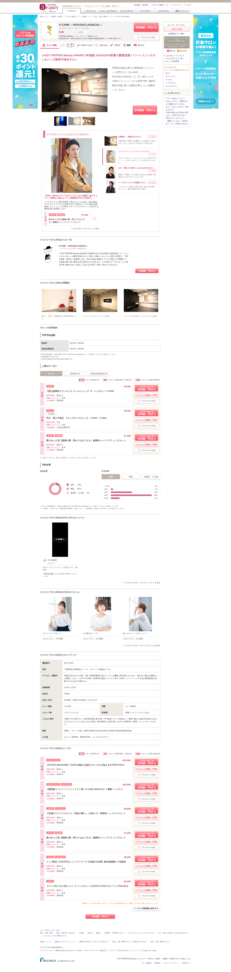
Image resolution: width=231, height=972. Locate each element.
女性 (111, 477)
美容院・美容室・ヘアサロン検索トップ (152, 5)
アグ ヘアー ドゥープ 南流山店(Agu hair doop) (56, 950)
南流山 (98, 933)
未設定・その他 (151, 477)
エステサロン (163, 11)
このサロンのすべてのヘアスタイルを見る (142, 645)
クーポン (168, 79)
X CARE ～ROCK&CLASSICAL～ (81, 24)
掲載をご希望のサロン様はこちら (177, 959)
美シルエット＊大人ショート (135, 633)
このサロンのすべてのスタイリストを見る (142, 583)
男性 (131, 477)
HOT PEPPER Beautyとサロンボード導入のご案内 (138, 959)
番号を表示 (69, 663)
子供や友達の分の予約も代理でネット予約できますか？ (177, 113)
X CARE (53, 560)
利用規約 (157, 963)
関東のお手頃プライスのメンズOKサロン (94, 942)
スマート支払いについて (175, 98)
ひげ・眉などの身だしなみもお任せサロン (173, 933)
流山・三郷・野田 (46, 933)
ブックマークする (148, 37)
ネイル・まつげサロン (108, 11)
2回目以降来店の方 (99, 373)
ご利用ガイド (186, 963)
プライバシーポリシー (171, 963)
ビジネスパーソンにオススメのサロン (141, 933)
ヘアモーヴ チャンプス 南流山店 (94, 950)
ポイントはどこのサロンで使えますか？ (177, 108)
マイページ (177, 5)
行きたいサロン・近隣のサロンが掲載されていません (177, 102)
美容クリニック (182, 11)
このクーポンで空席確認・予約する (146, 388)
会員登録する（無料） (176, 34)
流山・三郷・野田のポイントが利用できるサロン (129, 942)
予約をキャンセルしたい (175, 118)
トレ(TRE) (78, 950)
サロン (167, 73)
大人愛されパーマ (90, 633)
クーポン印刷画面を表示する (146, 908)
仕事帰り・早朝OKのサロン (114, 933)
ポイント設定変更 (172, 61)
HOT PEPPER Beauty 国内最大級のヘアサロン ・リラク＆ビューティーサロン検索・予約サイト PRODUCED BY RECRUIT (49, 8)
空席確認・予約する (146, 27)
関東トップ (87, 16)
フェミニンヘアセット (52, 633)
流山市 (90, 933)
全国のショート (45, 942)
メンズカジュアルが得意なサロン (55, 936)
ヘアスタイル (90, 11)
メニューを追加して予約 (147, 395)
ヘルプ (188, 5)
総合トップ (44, 16)
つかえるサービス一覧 (174, 58)
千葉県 (81, 933)
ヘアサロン (71, 11)
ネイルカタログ (126, 11)
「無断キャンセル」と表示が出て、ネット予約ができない (177, 122)
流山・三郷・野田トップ (102, 16)
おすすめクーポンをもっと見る (86, 228)
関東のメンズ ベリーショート (65, 942)
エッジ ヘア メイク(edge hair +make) (143, 950)
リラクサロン (145, 11)
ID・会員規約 (146, 963)
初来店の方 (75, 373)
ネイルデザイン (171, 86)
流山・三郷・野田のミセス (160, 942)
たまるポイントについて (174, 56)
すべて (51, 373)
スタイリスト (170, 76)
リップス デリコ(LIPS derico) (118, 950)
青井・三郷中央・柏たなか (65, 933)
